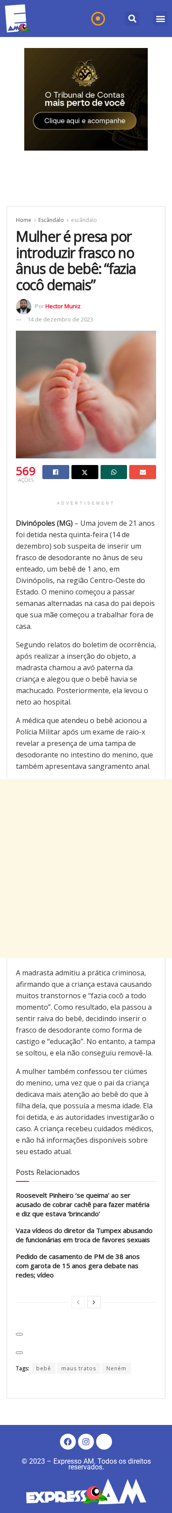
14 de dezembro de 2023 (60, 319)
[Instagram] (86, 1442)
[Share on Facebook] (55, 472)
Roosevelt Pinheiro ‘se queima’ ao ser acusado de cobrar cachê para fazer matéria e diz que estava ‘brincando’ (83, 1204)
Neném (116, 1368)
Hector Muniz (63, 306)
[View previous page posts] (78, 1302)
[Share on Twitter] (84, 472)
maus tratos (78, 1368)
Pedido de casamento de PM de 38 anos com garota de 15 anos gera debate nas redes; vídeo (78, 1265)
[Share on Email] (142, 472)
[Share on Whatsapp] (114, 472)
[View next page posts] (94, 1302)
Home (23, 220)
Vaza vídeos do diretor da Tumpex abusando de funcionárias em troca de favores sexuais (84, 1235)
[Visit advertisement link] (86, 99)
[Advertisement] (86, 868)
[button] (132, 18)
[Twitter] (104, 1442)
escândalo (84, 220)
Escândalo (51, 220)
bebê (43, 1368)
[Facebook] (68, 1442)
